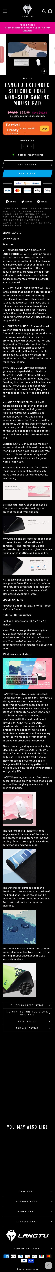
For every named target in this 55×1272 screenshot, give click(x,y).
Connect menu (27, 1221)
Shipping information (27, 1005)
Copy (45, 128)
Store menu (27, 1211)
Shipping (15, 116)
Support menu (27, 1201)
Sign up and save (27, 1248)
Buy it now (27, 173)
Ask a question (27, 1028)
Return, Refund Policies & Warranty (27, 1013)
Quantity (27, 140)
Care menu (27, 1191)
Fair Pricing (27, 1021)
